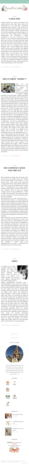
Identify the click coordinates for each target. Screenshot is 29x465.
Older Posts (14, 333)
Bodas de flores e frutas (18, 414)
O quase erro (14, 18)
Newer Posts (14, 337)
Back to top (24, 463)
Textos (14, 16)
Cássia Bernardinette (16, 67)
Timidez (14, 261)
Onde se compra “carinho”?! (14, 79)
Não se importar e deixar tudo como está (14, 169)
